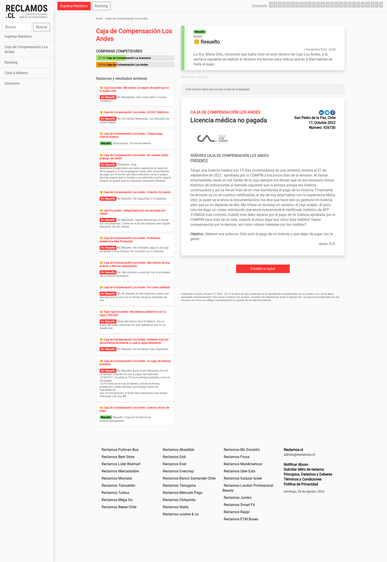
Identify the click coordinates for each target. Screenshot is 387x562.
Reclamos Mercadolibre (120, 471)
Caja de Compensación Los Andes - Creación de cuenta (137, 192)
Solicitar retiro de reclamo (304, 469)
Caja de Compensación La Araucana (128, 58)
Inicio (99, 18)
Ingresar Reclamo (18, 36)
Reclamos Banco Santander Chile (189, 478)
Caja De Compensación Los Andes (225, 112)
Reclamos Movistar (117, 478)
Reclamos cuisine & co (180, 514)
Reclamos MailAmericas (243, 464)
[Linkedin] (321, 112)
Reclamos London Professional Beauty (248, 488)
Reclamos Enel (174, 464)
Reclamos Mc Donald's (242, 450)
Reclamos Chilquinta (179, 500)
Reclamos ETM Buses (241, 519)
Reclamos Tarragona (179, 485)
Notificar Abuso (296, 464)
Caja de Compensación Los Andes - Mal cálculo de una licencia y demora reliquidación (135, 264)
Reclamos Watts (176, 507)
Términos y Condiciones (303, 479)
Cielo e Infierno (16, 73)
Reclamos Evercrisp (178, 471)
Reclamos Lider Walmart (121, 464)
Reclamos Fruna (236, 457)
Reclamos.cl (293, 450)
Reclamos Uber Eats (239, 471)
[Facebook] (332, 112)
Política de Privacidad (301, 484)
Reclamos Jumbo (238, 497)
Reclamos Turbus (115, 493)
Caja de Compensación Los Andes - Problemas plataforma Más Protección (130, 240)
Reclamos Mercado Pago (182, 493)
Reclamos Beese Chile (119, 507)
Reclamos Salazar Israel (243, 478)
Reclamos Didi (174, 457)
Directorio (12, 83)
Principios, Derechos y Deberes (308, 474)
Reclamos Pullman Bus (120, 450)
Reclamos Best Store (118, 457)
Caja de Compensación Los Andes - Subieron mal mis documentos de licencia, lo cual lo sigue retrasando (134, 341)
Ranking (10, 62)
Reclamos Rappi (236, 512)
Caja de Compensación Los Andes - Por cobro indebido (137, 287)
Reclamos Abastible (178, 450)
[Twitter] (327, 112)
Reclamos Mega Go (117, 500)
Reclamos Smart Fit (239, 505)
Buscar (41, 27)
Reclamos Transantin (118, 485)
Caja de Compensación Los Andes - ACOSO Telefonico (136, 112)
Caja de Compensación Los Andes (26, 49)
